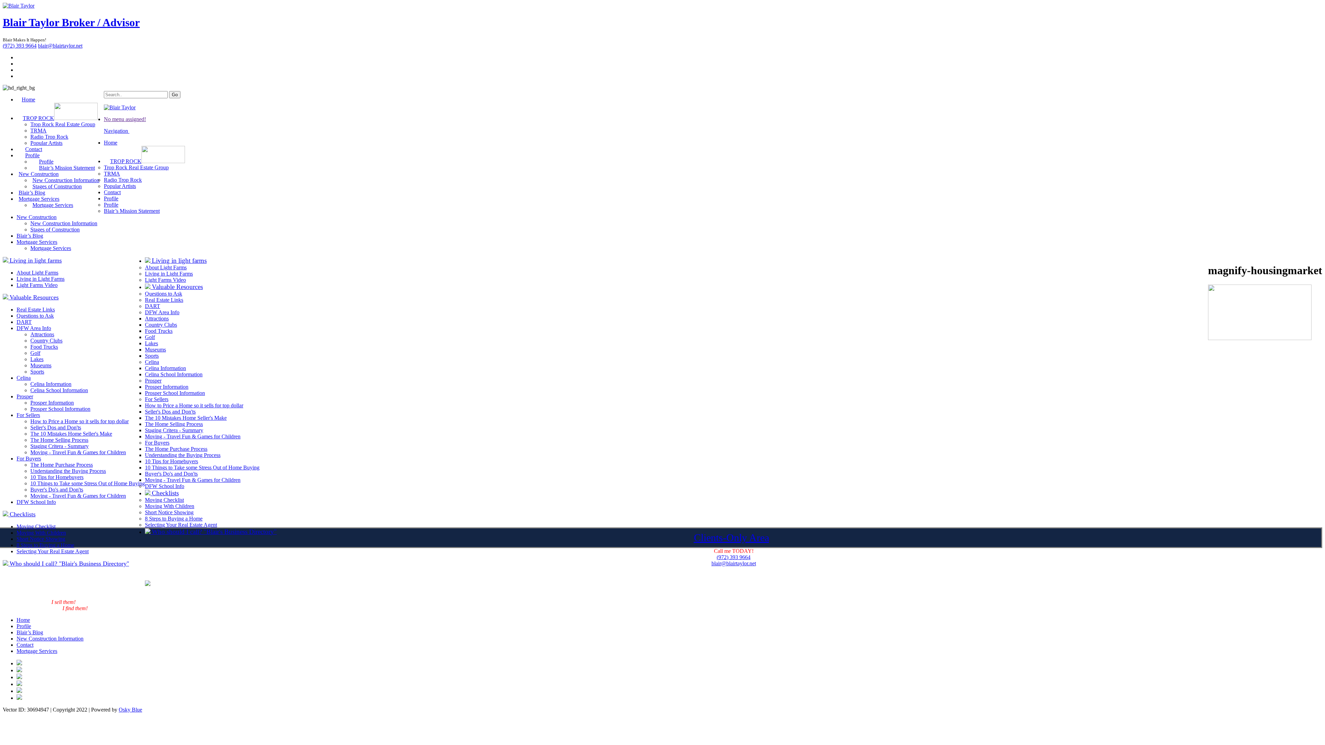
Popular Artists (120, 186)
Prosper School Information (60, 409)
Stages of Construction (57, 186)
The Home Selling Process (59, 440)
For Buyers (29, 458)
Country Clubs (46, 341)
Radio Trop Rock (49, 137)
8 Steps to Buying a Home (45, 545)
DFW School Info (36, 502)
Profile (111, 198)
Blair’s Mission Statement (67, 168)
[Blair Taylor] (19, 6)
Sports (37, 372)
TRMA (38, 130)
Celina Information (50, 384)
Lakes (36, 359)
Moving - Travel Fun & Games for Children (78, 452)
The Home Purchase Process (61, 465)
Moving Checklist (36, 526)
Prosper (25, 396)
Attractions (42, 334)
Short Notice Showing (41, 539)
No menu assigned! (125, 119)
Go (175, 94)
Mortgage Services (52, 205)
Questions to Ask (35, 316)
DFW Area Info (34, 328)
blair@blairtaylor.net (60, 46)
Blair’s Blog (30, 236)
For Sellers (28, 415)
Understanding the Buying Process (68, 471)
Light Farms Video (37, 285)
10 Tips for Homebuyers (57, 477)
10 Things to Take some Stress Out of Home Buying (87, 483)
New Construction (37, 217)
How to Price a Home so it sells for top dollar (79, 421)
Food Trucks (44, 347)
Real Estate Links (36, 309)
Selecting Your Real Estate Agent (53, 551)
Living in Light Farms (41, 279)
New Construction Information (63, 223)
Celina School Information (59, 390)
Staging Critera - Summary (59, 446)
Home (28, 99)
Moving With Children (41, 533)
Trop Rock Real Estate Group (62, 124)
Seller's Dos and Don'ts (55, 427)
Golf (35, 353)
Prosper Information (52, 403)
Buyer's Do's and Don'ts (56, 490)
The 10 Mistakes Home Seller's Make (71, 434)
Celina (24, 378)
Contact (112, 192)
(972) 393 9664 (20, 46)
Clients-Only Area (731, 537)
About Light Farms (37, 273)
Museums (40, 365)
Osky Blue (130, 710)
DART (24, 322)
